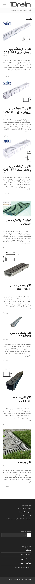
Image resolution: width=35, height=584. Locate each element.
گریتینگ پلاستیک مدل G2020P (18, 222)
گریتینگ (3, 227)
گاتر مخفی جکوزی (25, 559)
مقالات (2, 465)
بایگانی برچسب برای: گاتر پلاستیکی (21, 10)
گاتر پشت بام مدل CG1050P (20, 335)
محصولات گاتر (4, 56)
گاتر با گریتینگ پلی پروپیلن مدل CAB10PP (17, 51)
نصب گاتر (28, 550)
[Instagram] (4, 581)
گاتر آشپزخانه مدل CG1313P (21, 399)
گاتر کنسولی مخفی (25, 563)
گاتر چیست (24, 462)
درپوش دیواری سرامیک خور (23, 567)
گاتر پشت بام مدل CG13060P (20, 287)
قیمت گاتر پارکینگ (26, 554)
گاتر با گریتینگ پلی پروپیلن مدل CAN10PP (17, 110)
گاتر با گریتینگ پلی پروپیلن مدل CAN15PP (17, 168)
